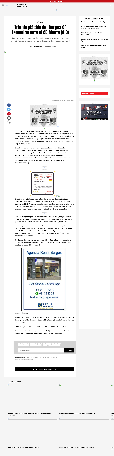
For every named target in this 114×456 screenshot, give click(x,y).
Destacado (53, 358)
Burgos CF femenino (32, 358)
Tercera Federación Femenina (24, 360)
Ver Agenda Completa (88, 94)
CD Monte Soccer (44, 358)
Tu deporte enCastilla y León (21, 5)
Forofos (60, 1)
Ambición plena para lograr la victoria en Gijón (93, 22)
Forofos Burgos (37, 46)
